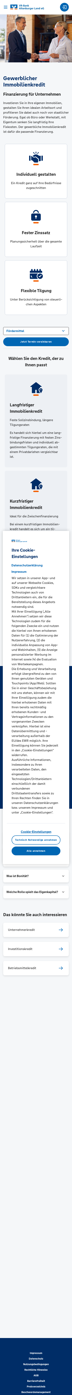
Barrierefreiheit (36, 1381)
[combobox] (36, 330)
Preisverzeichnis (36, 1386)
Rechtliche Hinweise (36, 1369)
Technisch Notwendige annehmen (36, 840)
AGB (36, 1375)
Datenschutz (36, 1358)
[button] (36, 876)
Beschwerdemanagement (36, 1392)
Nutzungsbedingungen (36, 1364)
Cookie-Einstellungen (36, 832)
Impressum (36, 1353)
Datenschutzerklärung (27, 565)
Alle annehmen (36, 851)
